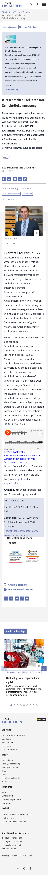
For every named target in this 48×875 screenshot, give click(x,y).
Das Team (6, 739)
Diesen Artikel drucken (21, 589)
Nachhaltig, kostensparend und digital (22, 680)
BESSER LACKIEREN (14, 452)
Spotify (21, 479)
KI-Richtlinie (7, 742)
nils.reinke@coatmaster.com (20, 530)
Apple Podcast (12, 483)
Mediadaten (7, 760)
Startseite (7, 12)
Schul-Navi (7, 781)
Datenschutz (7, 795)
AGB (4, 792)
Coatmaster (26, 188)
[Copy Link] (4, 179)
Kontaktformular (9, 848)
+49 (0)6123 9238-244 (12, 841)
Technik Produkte (23, 12)
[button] (14, 705)
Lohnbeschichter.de (11, 778)
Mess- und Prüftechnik (28, 27)
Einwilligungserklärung (12, 799)
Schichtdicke (8, 199)
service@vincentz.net (11, 845)
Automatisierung (10, 188)
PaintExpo (27, 193)
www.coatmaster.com (16, 535)
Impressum (7, 803)
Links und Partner (10, 749)
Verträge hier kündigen (12, 763)
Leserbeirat (7, 746)
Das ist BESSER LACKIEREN (14, 735)
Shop (4, 771)
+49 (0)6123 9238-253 (13, 838)
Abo (3, 774)
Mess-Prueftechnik (11, 193)
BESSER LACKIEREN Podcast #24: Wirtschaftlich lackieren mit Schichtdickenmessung (22, 459)
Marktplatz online (10, 767)
